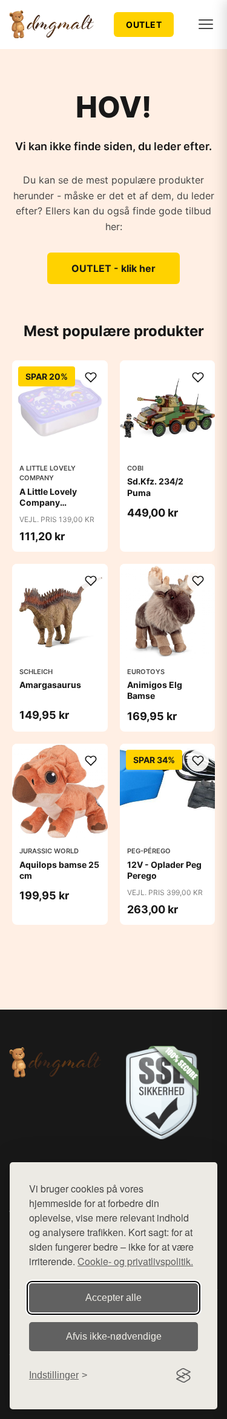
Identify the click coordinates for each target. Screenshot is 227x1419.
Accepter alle (113, 1297)
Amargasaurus (50, 685)
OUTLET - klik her (113, 268)
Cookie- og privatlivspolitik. (135, 1261)
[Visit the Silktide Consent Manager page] (183, 1375)
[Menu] (206, 24)
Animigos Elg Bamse (154, 690)
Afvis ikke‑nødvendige (114, 1336)
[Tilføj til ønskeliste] (91, 377)
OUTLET (144, 24)
